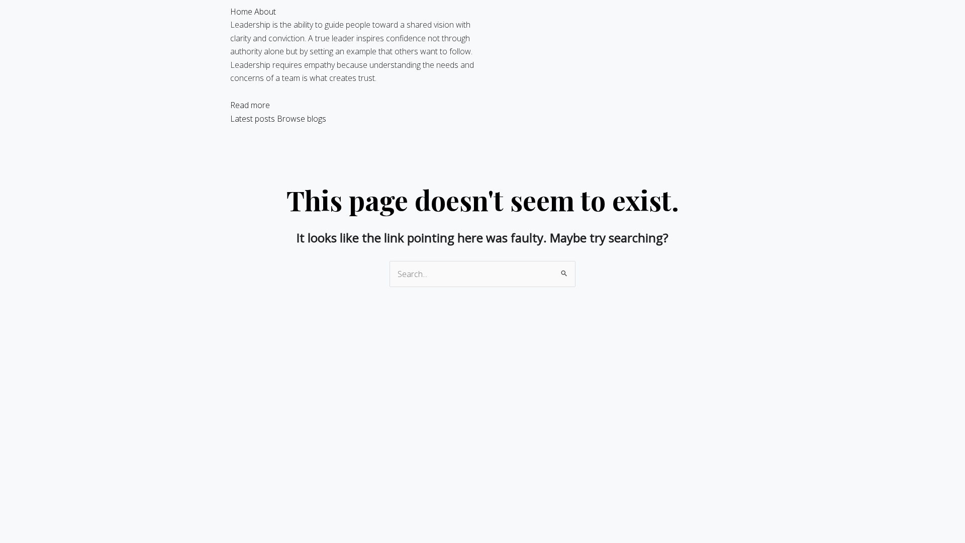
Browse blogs (301, 118)
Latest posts (252, 118)
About (265, 11)
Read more (250, 105)
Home (241, 11)
